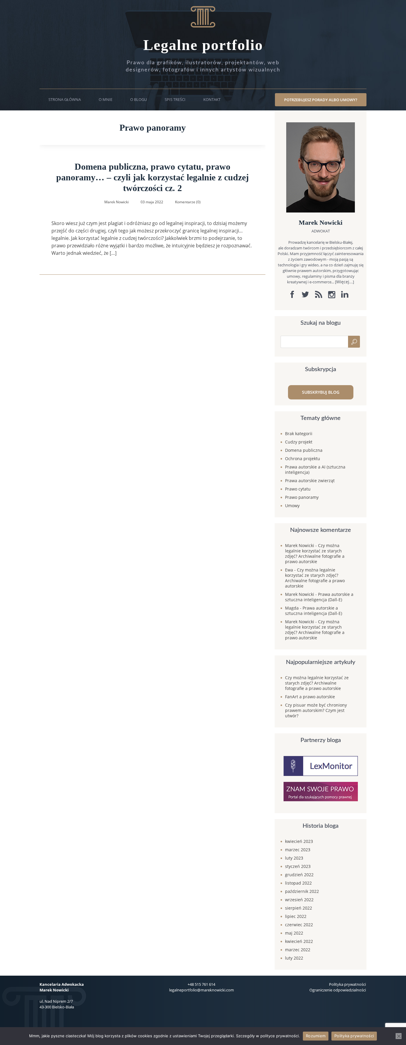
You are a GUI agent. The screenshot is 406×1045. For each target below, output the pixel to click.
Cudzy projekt (298, 442)
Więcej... (344, 282)
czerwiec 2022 (299, 924)
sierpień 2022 (298, 908)
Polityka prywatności (347, 984)
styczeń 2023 (298, 866)
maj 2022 (294, 933)
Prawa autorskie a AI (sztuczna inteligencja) (315, 469)
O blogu (138, 99)
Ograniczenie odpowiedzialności (337, 990)
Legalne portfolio (203, 45)
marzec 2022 (297, 949)
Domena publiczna (303, 450)
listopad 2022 (298, 883)
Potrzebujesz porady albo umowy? (320, 99)
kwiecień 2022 (299, 941)
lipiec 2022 (295, 916)
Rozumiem (315, 1035)
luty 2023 (294, 858)
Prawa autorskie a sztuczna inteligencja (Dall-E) (319, 596)
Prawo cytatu (298, 489)
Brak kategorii (298, 433)
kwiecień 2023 (299, 841)
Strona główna (64, 99)
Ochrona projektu (302, 458)
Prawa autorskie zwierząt (310, 480)
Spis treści (175, 99)
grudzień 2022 (299, 874)
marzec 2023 (297, 849)
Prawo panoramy (302, 497)
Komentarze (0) (188, 201)
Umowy (292, 505)
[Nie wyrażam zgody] (399, 1036)
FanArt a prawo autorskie (310, 696)
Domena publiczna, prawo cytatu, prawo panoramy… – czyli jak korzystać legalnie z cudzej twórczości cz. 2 (152, 177)
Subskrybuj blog (320, 392)
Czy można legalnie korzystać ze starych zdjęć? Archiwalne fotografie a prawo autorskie (314, 553)
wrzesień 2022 (299, 899)
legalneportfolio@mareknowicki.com (201, 990)
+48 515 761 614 (201, 984)
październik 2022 (302, 891)
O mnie (105, 99)
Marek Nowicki (299, 545)
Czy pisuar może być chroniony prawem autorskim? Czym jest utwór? (316, 710)
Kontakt (212, 99)
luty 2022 (294, 958)
